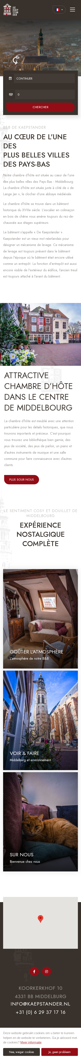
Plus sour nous (21, 479)
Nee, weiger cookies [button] (21, 1052)
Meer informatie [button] (31, 1042)
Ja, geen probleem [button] (60, 1052)
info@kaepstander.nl (40, 1003)
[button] (40, 919)
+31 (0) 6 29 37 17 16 (41, 1012)
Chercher (40, 107)
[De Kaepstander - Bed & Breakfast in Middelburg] (11, 9)
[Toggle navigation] (72, 9)
